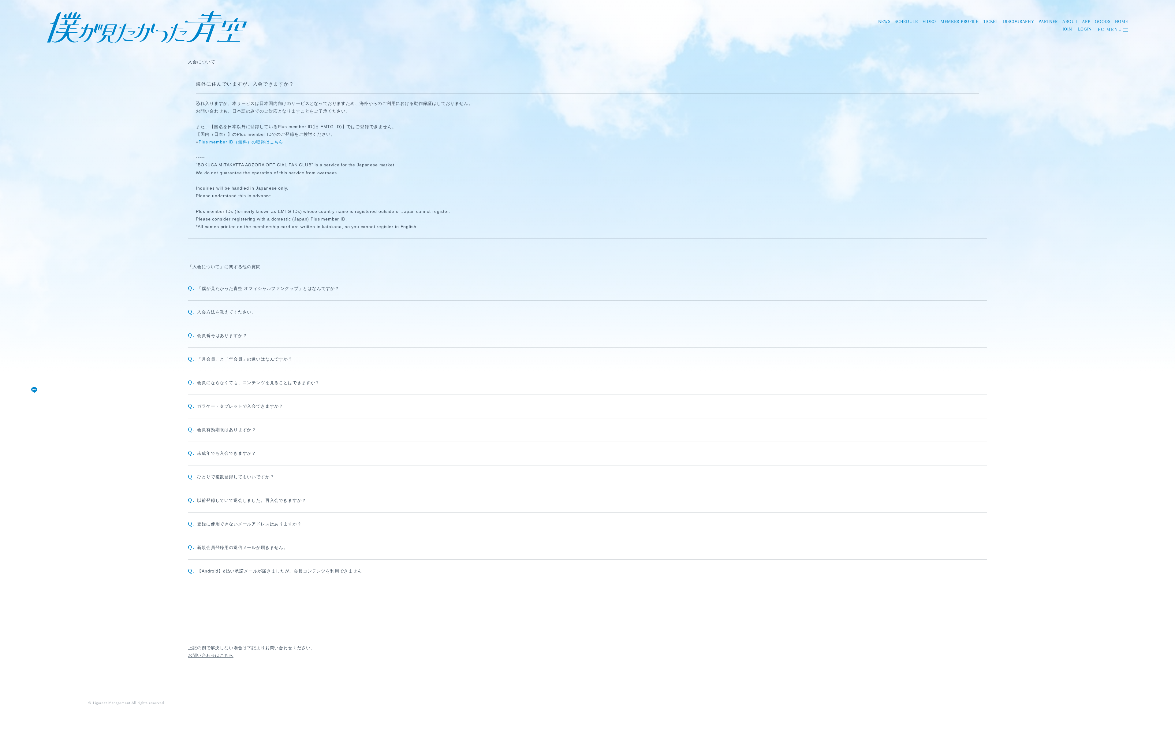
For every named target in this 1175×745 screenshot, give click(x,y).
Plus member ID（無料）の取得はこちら (241, 141)
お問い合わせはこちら (210, 655)
